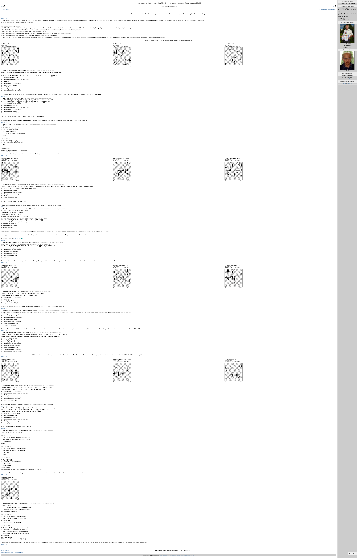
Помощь (7, 550)
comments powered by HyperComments (12, 552)
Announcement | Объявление (327, 9)
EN (2, 6)
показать (349, 83)
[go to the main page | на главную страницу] (350, 553)
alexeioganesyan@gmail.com (347, 79)
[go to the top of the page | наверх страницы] (352, 553)
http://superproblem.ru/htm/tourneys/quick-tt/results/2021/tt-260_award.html (177, 555)
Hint (2, 550)
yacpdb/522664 (17, 238)
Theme (3, 9)
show (344, 83)
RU (333, 6)
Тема (7, 9)
